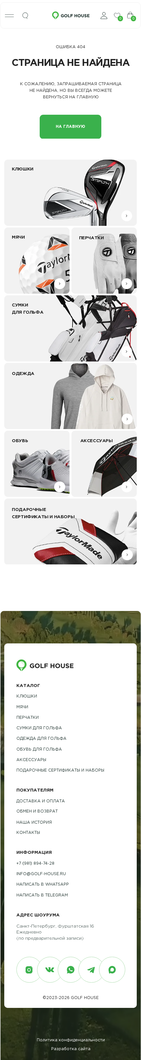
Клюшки (26, 696)
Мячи (22, 707)
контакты (28, 832)
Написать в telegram (42, 895)
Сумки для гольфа (39, 728)
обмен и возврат (37, 811)
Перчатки (27, 717)
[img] (25, 16)
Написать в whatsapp (42, 884)
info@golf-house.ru (41, 874)
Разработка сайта (71, 1049)
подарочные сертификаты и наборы (60, 770)
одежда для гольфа (41, 738)
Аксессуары (31, 760)
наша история (34, 822)
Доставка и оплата (40, 801)
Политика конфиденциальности (71, 1040)
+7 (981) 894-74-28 (35, 863)
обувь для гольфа (39, 749)
